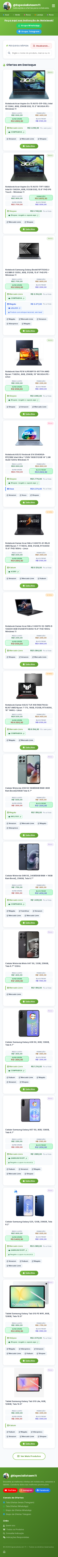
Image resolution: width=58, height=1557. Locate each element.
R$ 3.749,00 (36, 211)
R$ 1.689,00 (36, 1154)
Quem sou (10, 1525)
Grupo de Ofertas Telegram (18, 1514)
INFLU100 (15, 817)
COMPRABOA (16, 132)
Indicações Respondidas (17, 1537)
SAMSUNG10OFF (18, 1158)
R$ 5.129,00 (36, 567)
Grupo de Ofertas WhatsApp (19, 1510)
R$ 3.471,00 (36, 304)
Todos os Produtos (15, 1529)
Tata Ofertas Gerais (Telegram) (20, 1502)
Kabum (12, 567)
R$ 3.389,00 (36, 1246)
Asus (11, 489)
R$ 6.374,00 (36, 489)
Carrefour (25, 911)
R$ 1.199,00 (36, 812)
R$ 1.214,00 (36, 1066)
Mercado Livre (16, 128)
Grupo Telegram (30, 31)
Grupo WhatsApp (30, 25)
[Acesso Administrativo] (4, 1552)
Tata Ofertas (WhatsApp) (17, 1506)
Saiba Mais (30, 146)
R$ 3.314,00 (36, 294)
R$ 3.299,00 (33, 128)
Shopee (43, 139)
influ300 (14, 308)
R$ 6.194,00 (33, 729)
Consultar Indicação (15, 1533)
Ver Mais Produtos (31, 1456)
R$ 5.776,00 (36, 479)
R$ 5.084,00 (36, 651)
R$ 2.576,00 (36, 1338)
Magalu (12, 304)
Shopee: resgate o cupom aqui (23, 215)
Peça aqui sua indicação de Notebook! (29, 20)
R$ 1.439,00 (36, 900)
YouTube (12, 1490)
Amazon (12, 139)
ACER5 (13, 572)
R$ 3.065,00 (36, 396)
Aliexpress (13, 324)
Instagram (27, 1490)
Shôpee (13, 1338)
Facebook (44, 1490)
